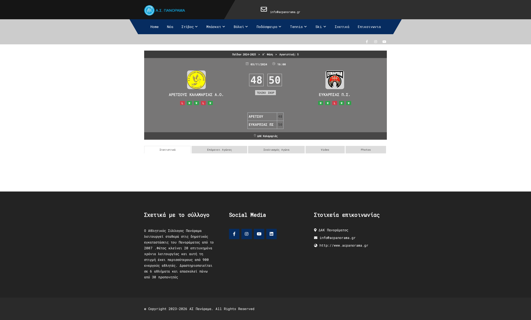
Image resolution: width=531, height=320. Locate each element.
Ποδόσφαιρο (267, 26)
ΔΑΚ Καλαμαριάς (267, 136)
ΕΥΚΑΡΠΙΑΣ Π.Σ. (335, 94)
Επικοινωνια (369, 26)
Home (154, 26)
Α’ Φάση (267, 54)
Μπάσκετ (213, 26)
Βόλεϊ (239, 26)
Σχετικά (342, 26)
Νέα (170, 26)
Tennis (296, 26)
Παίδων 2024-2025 (244, 54)
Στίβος (187, 26)
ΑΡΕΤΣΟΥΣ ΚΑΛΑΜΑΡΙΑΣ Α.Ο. (196, 94)
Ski (318, 26)
